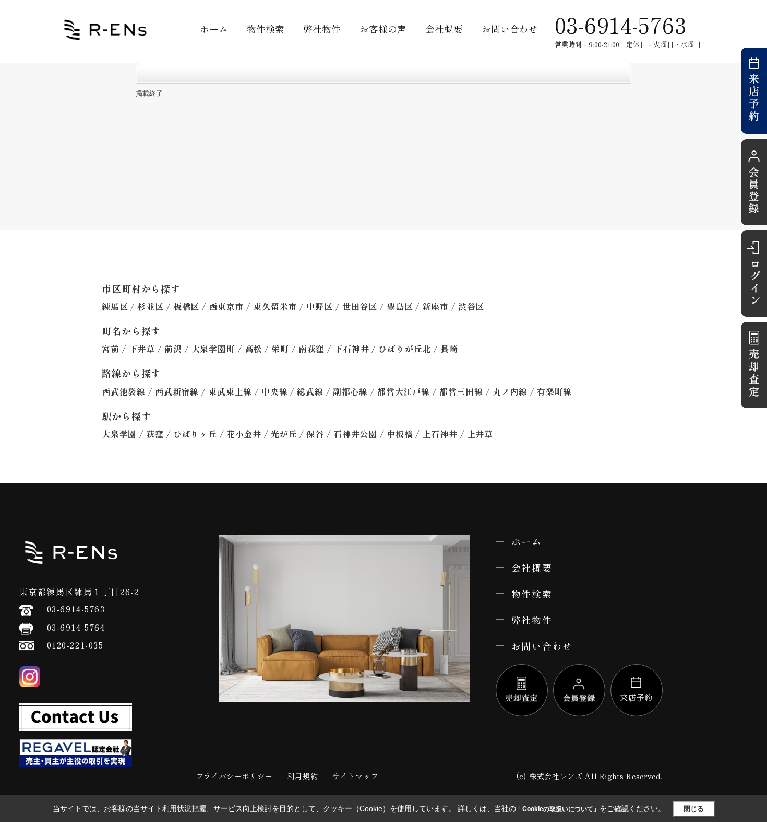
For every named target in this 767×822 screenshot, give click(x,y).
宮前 (110, 348)
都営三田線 (461, 391)
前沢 (173, 348)
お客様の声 (382, 29)
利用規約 (302, 776)
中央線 (274, 391)
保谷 (315, 433)
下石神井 (351, 348)
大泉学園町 (213, 348)
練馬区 (115, 306)
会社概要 (444, 29)
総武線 (310, 391)
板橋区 (186, 306)
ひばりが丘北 (404, 348)
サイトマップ (355, 776)
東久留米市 (275, 306)
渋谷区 (471, 306)
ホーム (214, 29)
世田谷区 (359, 306)
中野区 (319, 306)
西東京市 (226, 306)
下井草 (142, 348)
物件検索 (265, 29)
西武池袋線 (124, 391)
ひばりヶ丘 (195, 433)
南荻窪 (311, 348)
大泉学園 (119, 433)
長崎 (449, 348)
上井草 (480, 433)
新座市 (435, 306)
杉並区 (150, 306)
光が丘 (284, 433)
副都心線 (350, 391)
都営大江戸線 (403, 391)
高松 (253, 348)
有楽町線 (554, 391)
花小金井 (243, 433)
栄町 (280, 348)
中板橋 (400, 433)
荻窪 (155, 433)
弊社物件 (322, 29)
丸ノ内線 (510, 391)
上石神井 (439, 433)
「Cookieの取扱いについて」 (558, 809)
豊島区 (400, 306)
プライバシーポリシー (234, 776)
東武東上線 (230, 391)
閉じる (694, 808)
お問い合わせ (510, 29)
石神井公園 (355, 433)
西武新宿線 (177, 391)
